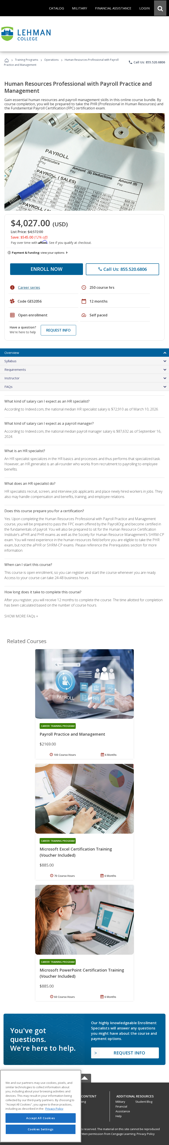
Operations (51, 60)
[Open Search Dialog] (160, 8)
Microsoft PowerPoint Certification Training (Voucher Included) (82, 973)
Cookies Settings (41, 1129)
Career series (29, 287)
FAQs (8, 386)
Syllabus (10, 361)
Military (120, 1102)
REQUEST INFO (58, 330)
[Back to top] (84, 1095)
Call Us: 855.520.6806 (146, 62)
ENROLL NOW (46, 269)
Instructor (12, 378)
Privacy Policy (146, 1134)
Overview (11, 352)
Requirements (15, 369)
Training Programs (26, 60)
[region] (40, 1106)
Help (119, 1116)
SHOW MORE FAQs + (21, 616)
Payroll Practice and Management (72, 734)
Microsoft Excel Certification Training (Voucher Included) (76, 852)
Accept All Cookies (40, 1118)
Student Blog (143, 1102)
